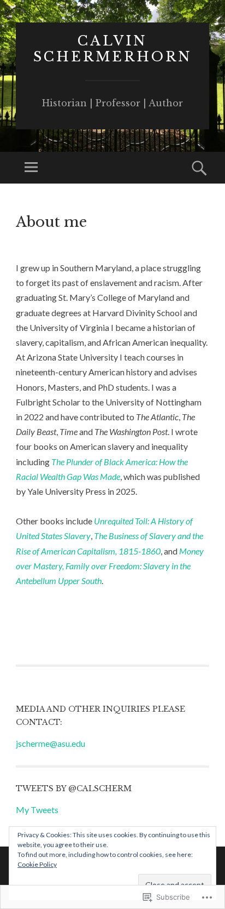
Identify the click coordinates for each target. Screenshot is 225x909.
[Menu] (31, 168)
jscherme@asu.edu (50, 743)
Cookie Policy (37, 864)
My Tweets (37, 809)
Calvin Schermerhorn (112, 49)
